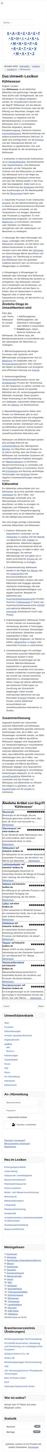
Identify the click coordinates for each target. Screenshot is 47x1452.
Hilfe (8, 1047)
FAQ (6, 1068)
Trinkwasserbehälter (18, 1292)
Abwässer (12, 1285)
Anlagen (31, 540)
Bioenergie (8, 811)
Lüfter (6, 903)
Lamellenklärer (14, 1304)
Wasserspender (14, 1276)
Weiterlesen (8, 824)
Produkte (8, 1027)
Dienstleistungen (12, 1031)
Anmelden (23, 1133)
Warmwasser (9, 828)
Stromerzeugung (10, 363)
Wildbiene (13, 1314)
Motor (9, 256)
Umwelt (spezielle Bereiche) (18, 1035)
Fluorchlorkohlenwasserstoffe (21, 599)
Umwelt (28, 789)
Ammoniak (11, 611)
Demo (7, 1072)
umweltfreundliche (11, 776)
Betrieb (41, 536)
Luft (41, 423)
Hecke (10, 1279)
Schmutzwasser (15, 1295)
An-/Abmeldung (12, 1076)
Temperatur (12, 536)
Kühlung (15, 405)
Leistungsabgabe (11, 864)
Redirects (10, 1051)
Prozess (31, 559)
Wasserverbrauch (14, 461)
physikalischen (9, 382)
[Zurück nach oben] (44, 1449)
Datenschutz (10, 1085)
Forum (7, 1064)
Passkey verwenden (26, 1124)
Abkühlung (8, 923)
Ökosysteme (16, 193)
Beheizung (7, 360)
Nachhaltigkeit (15, 1288)
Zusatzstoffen (17, 573)
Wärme (22, 98)
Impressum (11, 1254)
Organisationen (11, 1039)
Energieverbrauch (15, 1273)
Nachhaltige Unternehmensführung (24, 1260)
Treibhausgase (23, 602)
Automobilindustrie (11, 133)
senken (24, 536)
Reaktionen (7, 222)
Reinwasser (13, 1298)
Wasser (10, 1263)
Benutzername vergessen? (17, 1143)
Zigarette (11, 1269)
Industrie (6, 203)
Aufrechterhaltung (11, 446)
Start (6, 1023)
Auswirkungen (9, 789)
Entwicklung (12, 471)
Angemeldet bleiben (17, 1117)
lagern (33, 642)
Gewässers (29, 187)
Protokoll (22, 698)
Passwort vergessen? (14, 1140)
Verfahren (25, 474)
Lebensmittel (20, 642)
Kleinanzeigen (11, 1055)
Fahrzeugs (38, 250)
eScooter (12, 1307)
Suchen (40, 22)
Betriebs (6, 449)
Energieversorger (12, 985)
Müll (10, 1282)
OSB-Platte (13, 1311)
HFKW (41, 605)
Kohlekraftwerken (17, 162)
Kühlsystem (9, 848)
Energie (35, 370)
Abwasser (11, 1257)
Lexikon (8, 1044)
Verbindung (7, 494)
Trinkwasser (13, 1301)
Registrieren (10, 1146)
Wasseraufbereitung (13, 962)
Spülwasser (12, 1266)
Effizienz (39, 139)
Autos (5, 240)
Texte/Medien (11, 1059)
